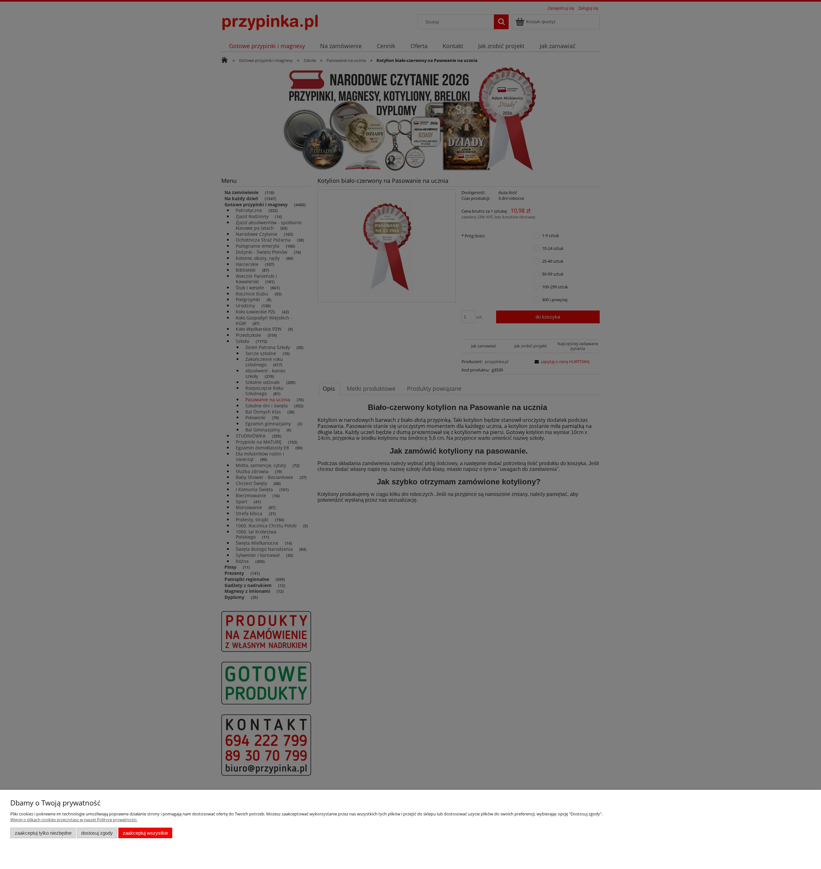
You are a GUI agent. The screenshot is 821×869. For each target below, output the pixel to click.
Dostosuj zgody (97, 833)
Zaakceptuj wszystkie (145, 833)
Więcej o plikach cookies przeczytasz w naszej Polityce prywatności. (73, 819)
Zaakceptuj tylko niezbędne (43, 833)
